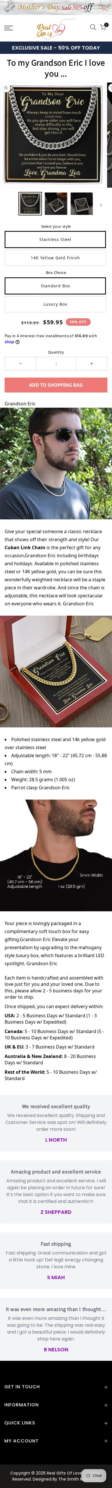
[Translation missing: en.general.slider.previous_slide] (11, 205)
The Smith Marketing (79, 1479)
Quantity (56, 352)
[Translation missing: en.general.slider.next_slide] (101, 205)
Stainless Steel (55, 239)
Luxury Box (55, 304)
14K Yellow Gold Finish (55, 257)
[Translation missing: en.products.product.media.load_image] (30, 203)
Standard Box (55, 285)
